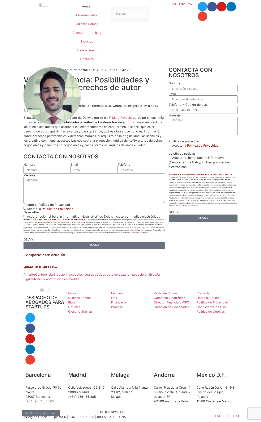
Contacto (87, 59)
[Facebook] (212, 6)
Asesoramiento (86, 15)
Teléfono (124, 164)
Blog (98, 33)
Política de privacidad (184, 141)
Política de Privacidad (57, 209)
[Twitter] (202, 6)
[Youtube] (221, 6)
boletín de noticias (182, 153)
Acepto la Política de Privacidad (47, 204)
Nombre (29, 164)
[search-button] (112, 3)
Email (75, 164)
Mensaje (29, 175)
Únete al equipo (86, 50)
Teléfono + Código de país (188, 104)
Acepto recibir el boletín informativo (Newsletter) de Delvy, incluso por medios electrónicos (93, 216)
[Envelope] (202, 16)
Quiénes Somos (87, 24)
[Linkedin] (231, 6)
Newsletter (31, 212)
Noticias (87, 41)
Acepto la (50, 209)
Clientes (78, 33)
